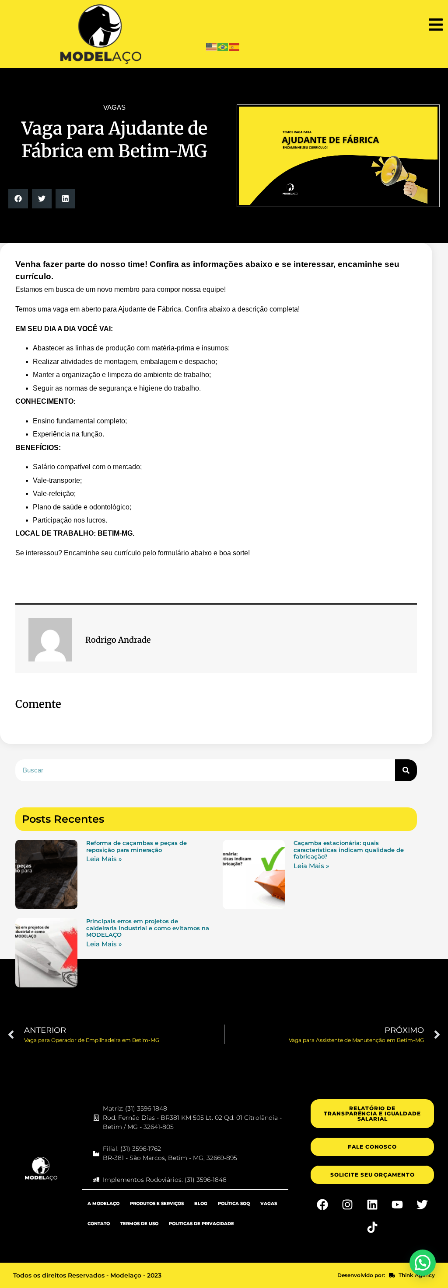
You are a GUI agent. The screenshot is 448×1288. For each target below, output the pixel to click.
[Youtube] (397, 1204)
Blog (200, 1203)
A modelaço (103, 1203)
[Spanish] (234, 46)
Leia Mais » (104, 859)
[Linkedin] (372, 1204)
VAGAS (114, 107)
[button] (436, 25)
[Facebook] (322, 1204)
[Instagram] (347, 1204)
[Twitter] (422, 1204)
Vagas (268, 1203)
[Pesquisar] (406, 770)
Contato (99, 1223)
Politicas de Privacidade (201, 1223)
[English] (211, 46)
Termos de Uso (139, 1223)
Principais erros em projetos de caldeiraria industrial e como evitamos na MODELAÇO (147, 928)
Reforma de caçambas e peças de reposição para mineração (136, 846)
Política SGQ (234, 1203)
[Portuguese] (223, 46)
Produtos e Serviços (157, 1203)
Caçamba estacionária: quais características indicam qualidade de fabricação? (349, 849)
